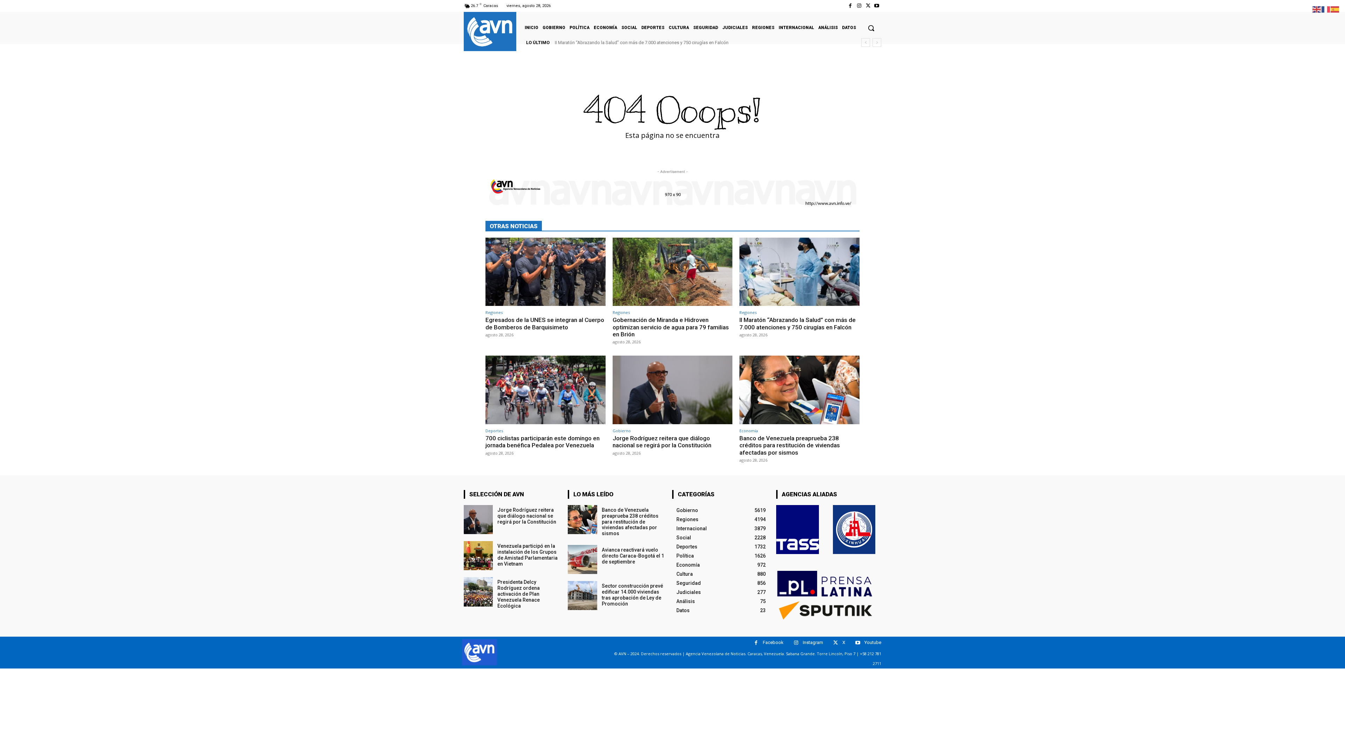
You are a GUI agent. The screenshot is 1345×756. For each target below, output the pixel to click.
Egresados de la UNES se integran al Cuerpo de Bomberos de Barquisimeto (544, 323)
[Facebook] (850, 5)
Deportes (494, 431)
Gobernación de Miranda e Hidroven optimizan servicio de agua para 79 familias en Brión (671, 327)
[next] (876, 42)
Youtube (872, 642)
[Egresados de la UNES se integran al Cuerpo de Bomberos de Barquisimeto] (545, 272)
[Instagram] (859, 5)
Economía (748, 431)
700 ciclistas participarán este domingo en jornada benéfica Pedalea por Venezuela (542, 442)
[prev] (865, 42)
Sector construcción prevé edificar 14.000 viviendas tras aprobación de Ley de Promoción (632, 594)
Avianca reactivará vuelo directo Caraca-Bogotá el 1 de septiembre (633, 556)
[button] (871, 28)
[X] (868, 5)
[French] (1326, 9)
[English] (1317, 9)
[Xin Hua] (854, 529)
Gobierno (622, 431)
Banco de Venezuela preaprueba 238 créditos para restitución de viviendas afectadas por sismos (789, 445)
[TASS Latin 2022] (797, 529)
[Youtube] (876, 5)
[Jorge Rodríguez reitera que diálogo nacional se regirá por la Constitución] (673, 390)
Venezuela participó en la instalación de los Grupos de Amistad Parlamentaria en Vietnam (527, 554)
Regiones (494, 312)
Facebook (773, 642)
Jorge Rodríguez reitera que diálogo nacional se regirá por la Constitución (662, 442)
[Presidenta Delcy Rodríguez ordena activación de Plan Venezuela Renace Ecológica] (478, 591)
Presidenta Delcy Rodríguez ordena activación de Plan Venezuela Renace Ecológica (518, 593)
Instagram (813, 642)
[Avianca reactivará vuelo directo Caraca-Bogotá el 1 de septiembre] (582, 559)
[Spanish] (1335, 9)
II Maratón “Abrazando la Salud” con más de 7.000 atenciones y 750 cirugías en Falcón (642, 42)
